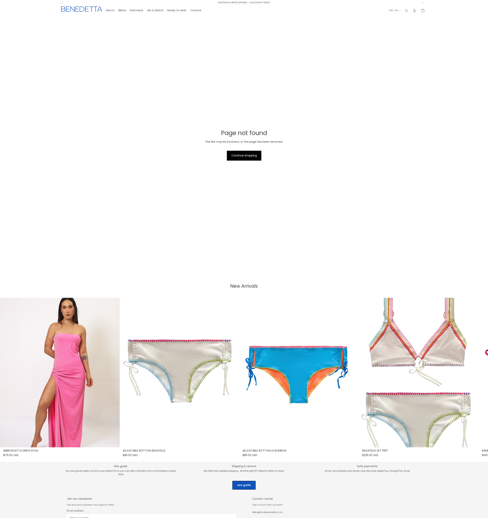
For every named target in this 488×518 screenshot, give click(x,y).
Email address (75, 510)
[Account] (414, 10)
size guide (244, 485)
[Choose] (113, 441)
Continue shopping (244, 155)
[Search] (406, 10)
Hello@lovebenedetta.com (267, 512)
